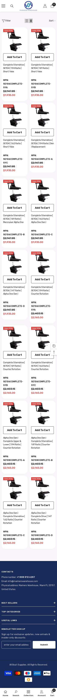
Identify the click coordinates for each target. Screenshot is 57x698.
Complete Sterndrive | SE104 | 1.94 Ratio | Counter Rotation (42, 290)
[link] (15, 693)
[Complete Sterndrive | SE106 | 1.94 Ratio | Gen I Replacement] (42, 115)
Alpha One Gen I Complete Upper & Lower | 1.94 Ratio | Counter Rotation (12, 443)
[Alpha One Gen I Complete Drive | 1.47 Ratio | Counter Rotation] (42, 488)
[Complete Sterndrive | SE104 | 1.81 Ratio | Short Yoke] (42, 40)
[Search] (12, 6)
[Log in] (45, 6)
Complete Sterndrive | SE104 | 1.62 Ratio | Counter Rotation (42, 366)
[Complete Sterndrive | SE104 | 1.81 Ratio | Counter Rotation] (14, 338)
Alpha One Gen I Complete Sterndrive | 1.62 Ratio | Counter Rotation (14, 518)
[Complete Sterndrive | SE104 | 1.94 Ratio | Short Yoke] (14, 40)
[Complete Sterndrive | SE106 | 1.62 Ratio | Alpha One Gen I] (42, 191)
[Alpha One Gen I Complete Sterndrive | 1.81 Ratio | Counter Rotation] (42, 413)
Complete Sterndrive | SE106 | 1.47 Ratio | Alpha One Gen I (14, 290)
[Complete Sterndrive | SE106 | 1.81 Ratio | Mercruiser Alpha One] (14, 191)
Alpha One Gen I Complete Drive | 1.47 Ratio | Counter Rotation (41, 518)
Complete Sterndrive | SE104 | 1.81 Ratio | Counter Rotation (14, 366)
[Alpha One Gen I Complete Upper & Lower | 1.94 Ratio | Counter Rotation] (14, 413)
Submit (44, 645)
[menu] (3, 6)
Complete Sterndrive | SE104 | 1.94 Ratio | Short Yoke (14, 68)
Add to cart (14, 57)
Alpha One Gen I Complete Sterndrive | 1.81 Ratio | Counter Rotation (42, 443)
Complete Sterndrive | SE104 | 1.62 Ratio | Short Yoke (14, 143)
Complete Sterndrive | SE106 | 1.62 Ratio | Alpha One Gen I (42, 219)
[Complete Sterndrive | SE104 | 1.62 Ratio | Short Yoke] (14, 115)
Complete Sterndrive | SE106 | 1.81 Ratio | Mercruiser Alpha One (14, 219)
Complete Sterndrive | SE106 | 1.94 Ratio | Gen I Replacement (42, 143)
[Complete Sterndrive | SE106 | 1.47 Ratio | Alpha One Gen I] (14, 263)
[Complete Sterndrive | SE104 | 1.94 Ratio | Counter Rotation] (42, 263)
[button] (27, 21)
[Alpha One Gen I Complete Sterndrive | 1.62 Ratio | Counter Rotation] (14, 488)
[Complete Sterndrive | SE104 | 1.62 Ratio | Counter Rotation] (42, 338)
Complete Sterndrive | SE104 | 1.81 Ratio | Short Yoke (42, 68)
